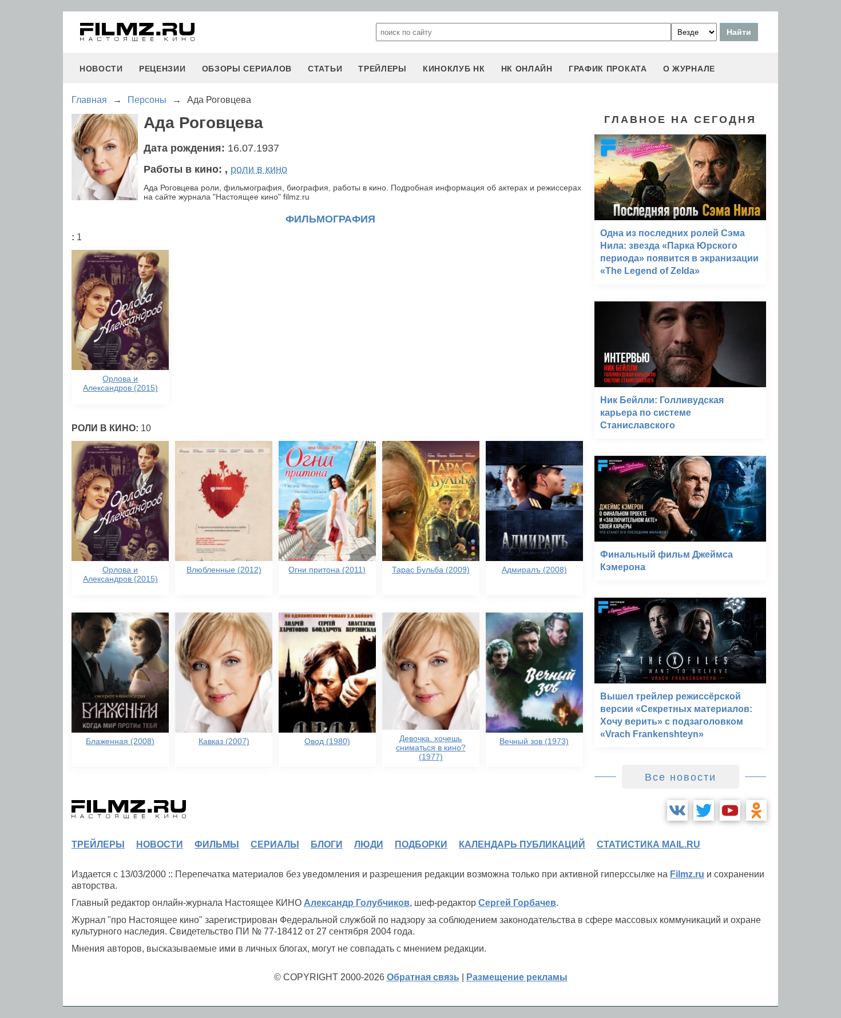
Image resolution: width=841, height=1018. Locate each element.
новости (101, 68)
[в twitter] (703, 810)
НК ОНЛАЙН (527, 68)
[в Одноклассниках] (756, 810)
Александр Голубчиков (357, 903)
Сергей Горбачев (517, 903)
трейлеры (382, 68)
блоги (327, 844)
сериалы (275, 844)
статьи (325, 68)
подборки (421, 844)
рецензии (162, 68)
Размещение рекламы (517, 977)
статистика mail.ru (648, 844)
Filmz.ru (687, 874)
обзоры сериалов (247, 68)
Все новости (680, 777)
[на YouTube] (730, 810)
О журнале (689, 68)
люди (368, 844)
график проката (608, 68)
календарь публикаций (522, 844)
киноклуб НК (454, 68)
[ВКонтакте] (677, 810)
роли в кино (259, 169)
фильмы (217, 844)
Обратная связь (423, 977)
